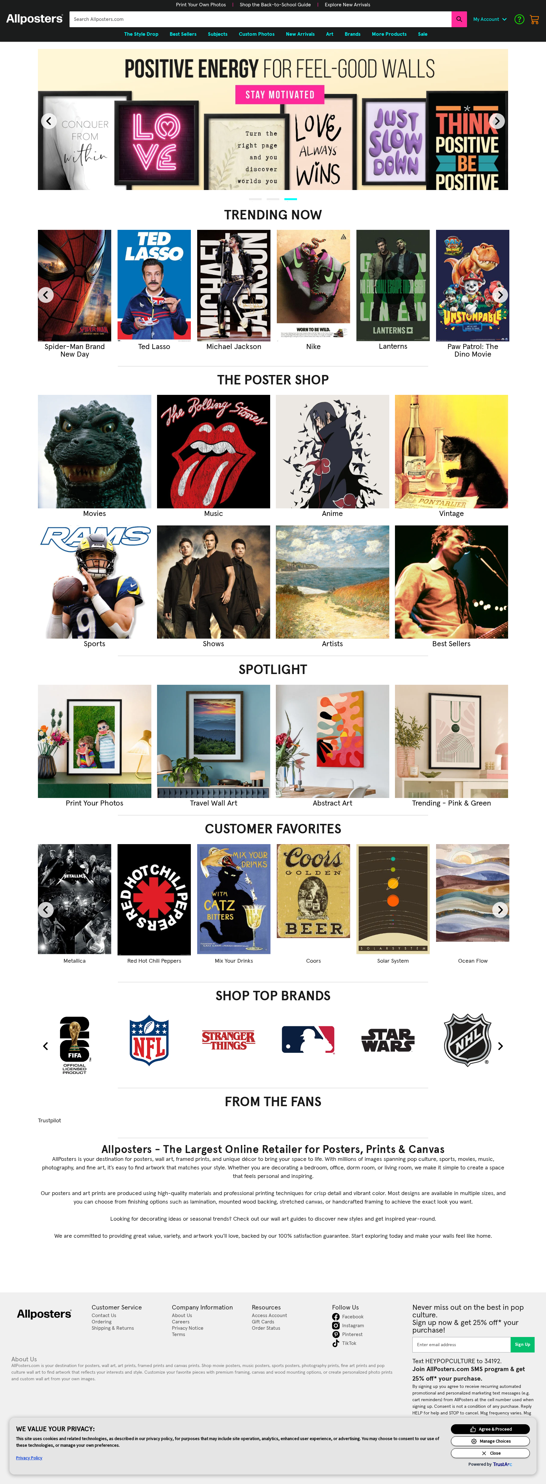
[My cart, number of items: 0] (535, 19)
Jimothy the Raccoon (234, 350)
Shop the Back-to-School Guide (275, 4)
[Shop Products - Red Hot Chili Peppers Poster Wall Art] (154, 900)
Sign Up (523, 1344)
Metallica (75, 961)
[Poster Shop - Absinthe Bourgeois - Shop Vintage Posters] (451, 451)
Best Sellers (451, 644)
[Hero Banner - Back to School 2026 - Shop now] (273, 120)
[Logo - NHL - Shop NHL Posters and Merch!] (472, 1040)
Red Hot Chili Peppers (154, 961)
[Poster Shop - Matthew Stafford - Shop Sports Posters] (94, 582)
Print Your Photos (94, 803)
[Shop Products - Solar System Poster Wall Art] (393, 900)
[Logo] (34, 19)
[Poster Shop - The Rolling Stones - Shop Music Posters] (213, 451)
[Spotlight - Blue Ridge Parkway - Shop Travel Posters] (213, 741)
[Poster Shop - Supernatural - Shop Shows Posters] (213, 582)
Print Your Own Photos (201, 4)
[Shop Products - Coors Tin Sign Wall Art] (313, 900)
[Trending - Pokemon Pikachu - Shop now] (472, 285)
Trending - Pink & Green (451, 803)
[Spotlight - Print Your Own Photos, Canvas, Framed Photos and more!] (94, 741)
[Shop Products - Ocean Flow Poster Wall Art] (472, 900)
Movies (94, 514)
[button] (201, 4)
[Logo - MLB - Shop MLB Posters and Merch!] (313, 1040)
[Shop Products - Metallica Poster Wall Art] (74, 900)
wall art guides (288, 1219)
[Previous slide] (49, 121)
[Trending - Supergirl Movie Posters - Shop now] (74, 285)
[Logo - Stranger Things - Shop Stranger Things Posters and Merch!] (233, 1040)
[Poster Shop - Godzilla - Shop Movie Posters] (94, 451)
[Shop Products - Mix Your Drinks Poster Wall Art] (233, 900)
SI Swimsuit (313, 347)
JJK (154, 347)
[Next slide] (497, 121)
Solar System (393, 961)
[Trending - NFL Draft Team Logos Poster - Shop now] (393, 285)
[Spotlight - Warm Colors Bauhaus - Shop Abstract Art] (332, 741)
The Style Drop (141, 34)
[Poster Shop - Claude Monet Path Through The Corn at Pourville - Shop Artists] (332, 582)
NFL (393, 347)
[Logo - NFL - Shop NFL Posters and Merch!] (154, 1040)
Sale (423, 34)
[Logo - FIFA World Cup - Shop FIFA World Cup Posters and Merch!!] (74, 1045)
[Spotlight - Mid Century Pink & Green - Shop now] (451, 741)
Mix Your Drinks (234, 961)
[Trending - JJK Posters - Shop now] (154, 285)
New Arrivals (300, 34)
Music (213, 514)
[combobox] (261, 19)
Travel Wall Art (213, 803)
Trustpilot (49, 1121)
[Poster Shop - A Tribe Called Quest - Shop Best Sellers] (451, 582)
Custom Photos (257, 34)
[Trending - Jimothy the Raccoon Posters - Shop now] (233, 285)
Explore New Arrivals (347, 4)
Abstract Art (332, 803)
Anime (332, 514)
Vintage (451, 514)
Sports (94, 644)
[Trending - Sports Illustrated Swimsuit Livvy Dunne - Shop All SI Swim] (313, 285)
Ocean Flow (473, 961)
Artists (332, 644)
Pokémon (472, 347)
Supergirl (74, 347)
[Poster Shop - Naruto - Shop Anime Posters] (332, 451)
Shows (213, 644)
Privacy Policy (29, 1458)
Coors (313, 961)
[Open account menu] (504, 19)
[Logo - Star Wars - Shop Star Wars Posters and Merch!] (393, 1040)
